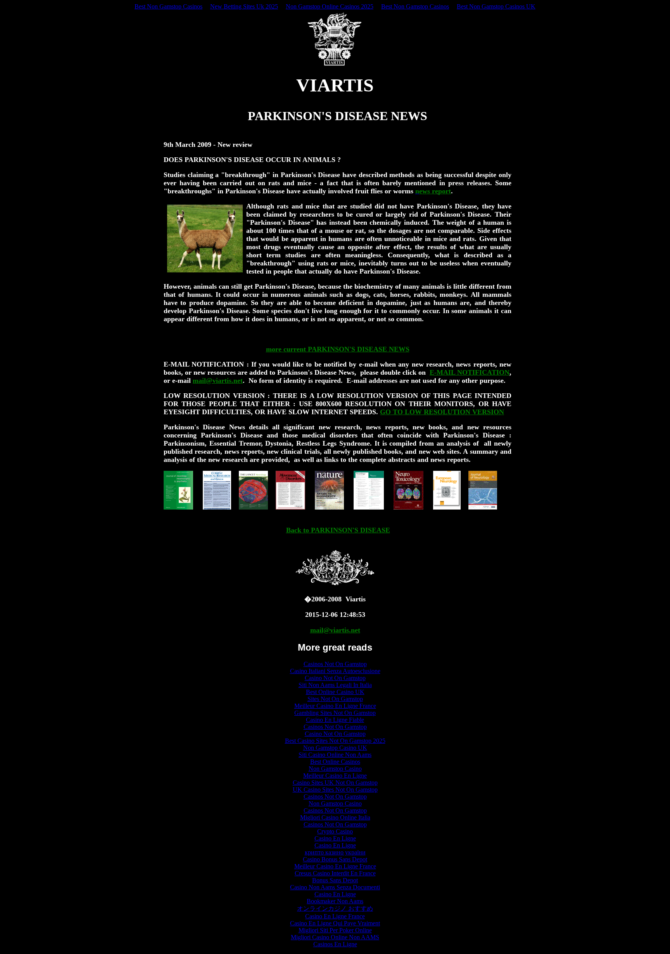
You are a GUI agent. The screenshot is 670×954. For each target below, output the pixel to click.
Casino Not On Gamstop (335, 678)
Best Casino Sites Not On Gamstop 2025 (335, 740)
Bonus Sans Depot (335, 880)
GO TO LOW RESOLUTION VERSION (442, 412)
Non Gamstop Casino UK (335, 747)
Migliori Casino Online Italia (335, 817)
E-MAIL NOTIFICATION (469, 372)
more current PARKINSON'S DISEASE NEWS (337, 349)
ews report (435, 191)
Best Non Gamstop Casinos (168, 6)
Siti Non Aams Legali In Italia (335, 685)
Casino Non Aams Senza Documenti (335, 887)
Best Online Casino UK (335, 692)
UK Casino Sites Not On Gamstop (335, 789)
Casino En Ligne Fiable (335, 719)
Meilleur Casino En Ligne (335, 775)
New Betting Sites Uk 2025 (244, 6)
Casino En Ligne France (335, 916)
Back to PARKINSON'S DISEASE (338, 530)
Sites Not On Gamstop (335, 699)
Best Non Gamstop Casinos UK (496, 6)
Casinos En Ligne (335, 944)
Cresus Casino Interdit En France (335, 873)
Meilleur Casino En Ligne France (335, 706)
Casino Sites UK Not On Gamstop (335, 782)
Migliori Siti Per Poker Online (335, 930)
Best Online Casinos (335, 761)
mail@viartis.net (218, 380)
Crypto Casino (335, 831)
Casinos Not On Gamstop (335, 664)
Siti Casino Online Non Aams (335, 754)
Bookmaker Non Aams (335, 901)
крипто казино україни (335, 852)
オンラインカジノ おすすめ (335, 908)
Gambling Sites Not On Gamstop (335, 712)
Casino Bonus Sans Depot (335, 859)
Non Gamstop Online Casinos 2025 (329, 6)
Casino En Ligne (335, 838)
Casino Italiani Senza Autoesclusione (335, 671)
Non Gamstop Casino (335, 768)
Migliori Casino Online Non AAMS (335, 937)
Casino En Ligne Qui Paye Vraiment (335, 923)
